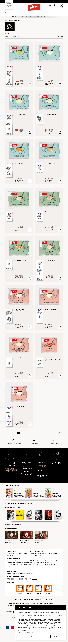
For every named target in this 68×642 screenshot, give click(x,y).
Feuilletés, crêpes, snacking (48, 560)
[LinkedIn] (26, 477)
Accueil (6, 20)
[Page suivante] (62, 432)
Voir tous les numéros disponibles (13, 524)
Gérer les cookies (58, 625)
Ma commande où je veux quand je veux (26, 467)
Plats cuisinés (19, 562)
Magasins (32, 553)
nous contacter (41, 459)
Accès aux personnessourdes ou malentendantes (41, 476)
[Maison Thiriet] (34, 7)
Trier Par (7, 36)
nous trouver (26, 459)
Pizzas (57, 560)
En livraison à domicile (12, 553)
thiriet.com (12, 603)
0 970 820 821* (41, 464)
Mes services (40, 13)
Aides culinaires (13, 20)
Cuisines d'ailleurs (11, 562)
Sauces (20, 20)
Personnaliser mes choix (26, 637)
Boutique (47, 566)
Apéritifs (30, 560)
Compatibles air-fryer (22, 560)
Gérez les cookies (12, 605)
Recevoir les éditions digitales (12, 503)
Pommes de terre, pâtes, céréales (15, 564)
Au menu (9, 573)
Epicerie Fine (31, 566)
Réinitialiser (60, 36)
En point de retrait (23, 553)
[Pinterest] (31, 474)
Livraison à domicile (52, 553)
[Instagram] (25, 474)
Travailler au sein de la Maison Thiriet (57, 463)
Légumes (47, 562)
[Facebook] (22, 474)
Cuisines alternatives (22, 566)
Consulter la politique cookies (25, 632)
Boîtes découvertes (39, 566)
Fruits (33, 564)
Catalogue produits (54, 603)
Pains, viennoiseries (11, 566)
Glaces (37, 564)
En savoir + (34, 579)
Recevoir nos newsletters (26, 503)
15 (18, 433)
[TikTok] (28, 474)
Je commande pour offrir (36, 555)
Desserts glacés (44, 564)
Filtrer (16, 36)
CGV (38, 603)
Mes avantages (59, 13)
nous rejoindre (57, 459)
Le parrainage (10, 555)
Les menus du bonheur (22, 13)
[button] (54, 5)
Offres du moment (11, 560)
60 (22, 433)
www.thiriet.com (44, 612)
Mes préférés (49, 13)
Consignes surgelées (41, 553)
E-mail (41, 473)
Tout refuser (45, 637)
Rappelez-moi (41, 470)
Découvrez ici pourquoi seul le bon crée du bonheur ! (11, 464)
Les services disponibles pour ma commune (26, 603)
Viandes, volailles (40, 562)
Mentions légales (44, 603)
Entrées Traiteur (37, 560)
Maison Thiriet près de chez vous (26, 463)
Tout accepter (58, 637)
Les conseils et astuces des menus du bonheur (23, 573)
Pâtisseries (51, 564)
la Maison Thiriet (11, 459)
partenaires (54, 612)
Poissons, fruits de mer (29, 562)
